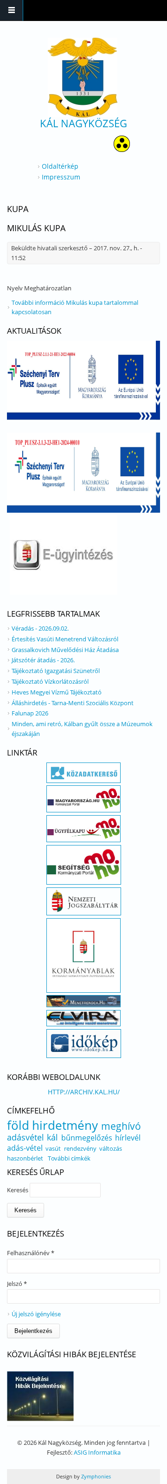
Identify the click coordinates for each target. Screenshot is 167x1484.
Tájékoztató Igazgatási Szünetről (56, 670)
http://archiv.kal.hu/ (84, 1091)
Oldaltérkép (60, 166)
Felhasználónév (30, 1253)
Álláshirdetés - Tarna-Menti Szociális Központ (73, 703)
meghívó (121, 1126)
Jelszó (17, 1283)
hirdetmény (65, 1125)
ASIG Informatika (97, 1452)
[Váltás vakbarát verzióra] (122, 149)
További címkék (69, 1158)
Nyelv (15, 288)
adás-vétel (25, 1148)
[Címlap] (82, 77)
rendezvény (80, 1148)
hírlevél (128, 1138)
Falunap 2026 (30, 713)
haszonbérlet (25, 1158)
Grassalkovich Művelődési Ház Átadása (65, 650)
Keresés (18, 1190)
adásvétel (25, 1137)
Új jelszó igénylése (36, 1314)
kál (52, 1137)
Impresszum (61, 176)
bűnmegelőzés (86, 1138)
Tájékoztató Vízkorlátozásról (50, 681)
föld (18, 1125)
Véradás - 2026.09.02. (40, 628)
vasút (53, 1148)
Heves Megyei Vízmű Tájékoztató (57, 692)
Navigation (11, 10)
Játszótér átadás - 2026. (43, 660)
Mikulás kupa (36, 228)
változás (110, 1148)
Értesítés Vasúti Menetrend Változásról (65, 639)
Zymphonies (95, 1476)
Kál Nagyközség (83, 123)
